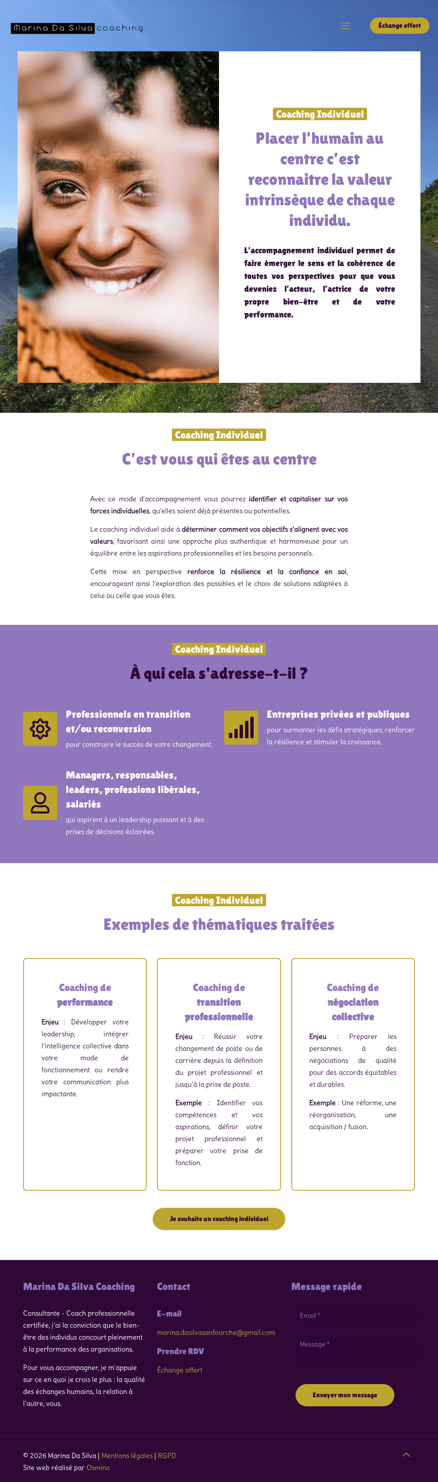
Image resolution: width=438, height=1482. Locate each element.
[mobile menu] (345, 25)
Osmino (98, 1467)
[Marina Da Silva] (78, 25)
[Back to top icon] (406, 1455)
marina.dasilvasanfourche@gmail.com (216, 1332)
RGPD (167, 1455)
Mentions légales (127, 1455)
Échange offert (400, 25)
